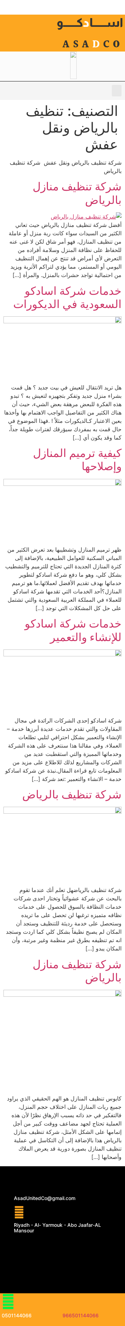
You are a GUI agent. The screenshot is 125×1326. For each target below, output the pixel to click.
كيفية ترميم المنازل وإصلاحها (77, 459)
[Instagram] (73, 1265)
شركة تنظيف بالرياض (72, 794)
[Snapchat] (52, 1265)
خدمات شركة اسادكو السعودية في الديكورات (67, 297)
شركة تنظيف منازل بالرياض (77, 193)
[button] (117, 90)
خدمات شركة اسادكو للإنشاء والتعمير (73, 630)
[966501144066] (68, 1301)
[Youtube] (52, 1246)
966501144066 (80, 1315)
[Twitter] (73, 1246)
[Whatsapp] (31, 1246)
